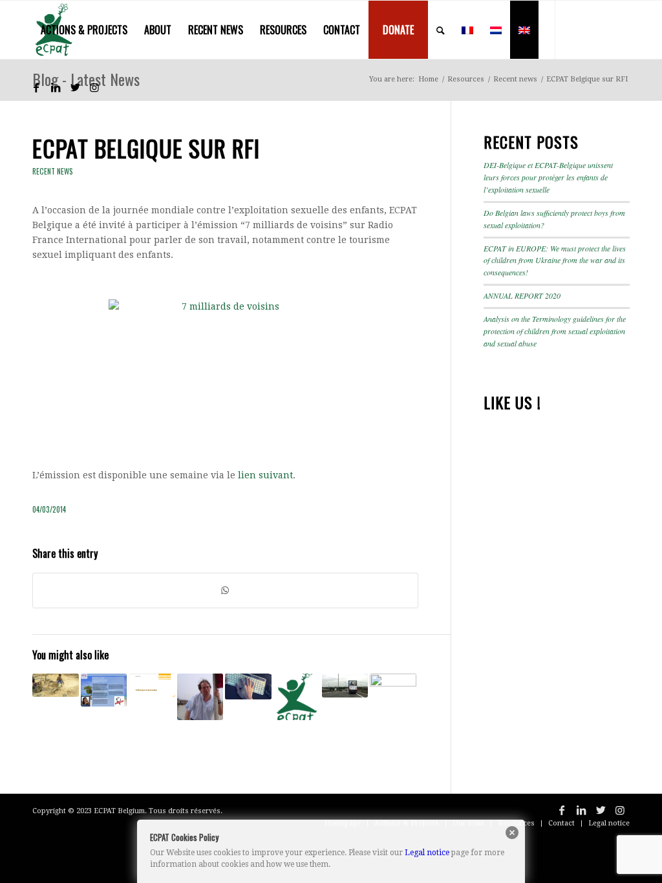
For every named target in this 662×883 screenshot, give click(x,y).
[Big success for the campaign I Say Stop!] (345, 685)
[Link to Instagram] (94, 87)
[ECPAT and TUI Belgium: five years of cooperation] (104, 690)
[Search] (440, 30)
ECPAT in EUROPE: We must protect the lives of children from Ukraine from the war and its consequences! (555, 260)
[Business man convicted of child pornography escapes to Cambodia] (200, 697)
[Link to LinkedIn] (55, 87)
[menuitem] (84, 30)
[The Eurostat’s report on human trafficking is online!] (152, 685)
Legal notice (427, 852)
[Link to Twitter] (75, 87)
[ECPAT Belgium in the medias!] (393, 697)
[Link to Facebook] (36, 87)
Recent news (52, 171)
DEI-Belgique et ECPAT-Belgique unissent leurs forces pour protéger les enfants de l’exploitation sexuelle (548, 177)
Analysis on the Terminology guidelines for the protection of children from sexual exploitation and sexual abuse (555, 331)
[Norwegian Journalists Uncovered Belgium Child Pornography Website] (248, 686)
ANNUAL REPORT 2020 (522, 295)
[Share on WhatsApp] (225, 590)
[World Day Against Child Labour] (55, 685)
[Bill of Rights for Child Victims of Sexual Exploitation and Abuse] (296, 697)
